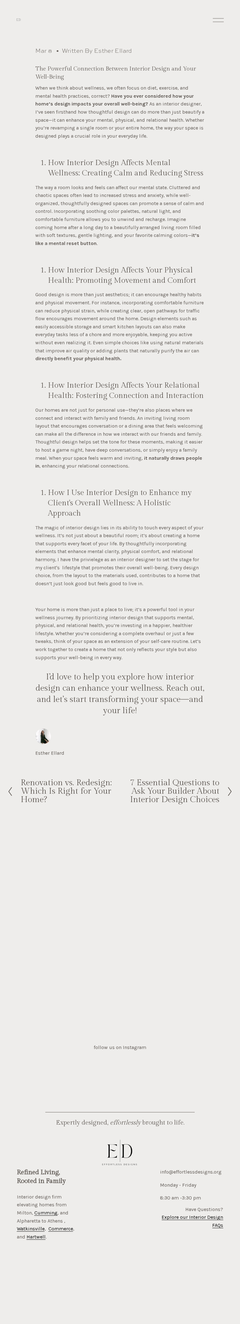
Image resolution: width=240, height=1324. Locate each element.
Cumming (46, 1213)
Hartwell (36, 1237)
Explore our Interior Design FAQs (192, 1221)
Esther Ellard (113, 51)
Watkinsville (31, 1229)
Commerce (60, 1229)
